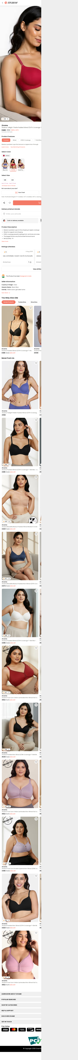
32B (5, 180)
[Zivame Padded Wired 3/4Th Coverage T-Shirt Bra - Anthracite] (17, 326)
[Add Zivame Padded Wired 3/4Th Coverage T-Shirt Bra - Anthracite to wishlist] (30, 308)
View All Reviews (39, 269)
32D (12, 180)
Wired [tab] (14, 140)
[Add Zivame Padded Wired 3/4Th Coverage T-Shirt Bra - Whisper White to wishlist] (36, 591)
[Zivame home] (11, 3)
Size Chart (21, 192)
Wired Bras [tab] (34, 302)
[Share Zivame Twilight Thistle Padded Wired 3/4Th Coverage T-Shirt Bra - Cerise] (4, 202)
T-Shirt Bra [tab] (38, 140)
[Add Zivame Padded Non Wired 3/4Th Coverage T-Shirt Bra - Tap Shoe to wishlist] (36, 875)
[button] (2, 3)
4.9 (5, 119)
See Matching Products (18, 147)
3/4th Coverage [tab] (25, 140)
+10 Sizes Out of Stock (8, 185)
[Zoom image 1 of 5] (39, 63)
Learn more (5, 147)
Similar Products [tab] (9, 302)
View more (5, 241)
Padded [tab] (6, 140)
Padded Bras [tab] (22, 302)
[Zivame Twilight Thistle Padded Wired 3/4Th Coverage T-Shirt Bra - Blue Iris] (20, 385)
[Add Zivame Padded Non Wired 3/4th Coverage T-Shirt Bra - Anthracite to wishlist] (36, 705)
